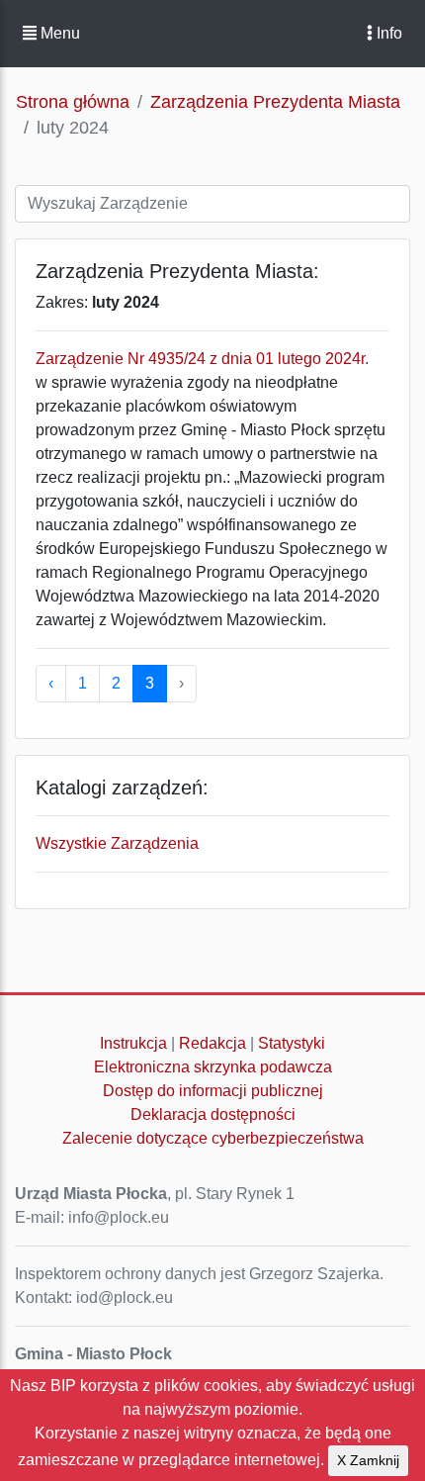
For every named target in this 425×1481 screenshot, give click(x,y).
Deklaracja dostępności (213, 1114)
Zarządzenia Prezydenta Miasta (275, 102)
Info (387, 33)
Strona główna (72, 102)
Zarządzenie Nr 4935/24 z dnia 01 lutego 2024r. (202, 358)
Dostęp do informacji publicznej (213, 1090)
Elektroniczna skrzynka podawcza (213, 1067)
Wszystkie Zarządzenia (117, 843)
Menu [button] (58, 33)
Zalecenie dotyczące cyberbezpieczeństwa (213, 1138)
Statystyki (291, 1043)
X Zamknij (368, 1460)
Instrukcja (133, 1043)
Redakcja (212, 1043)
